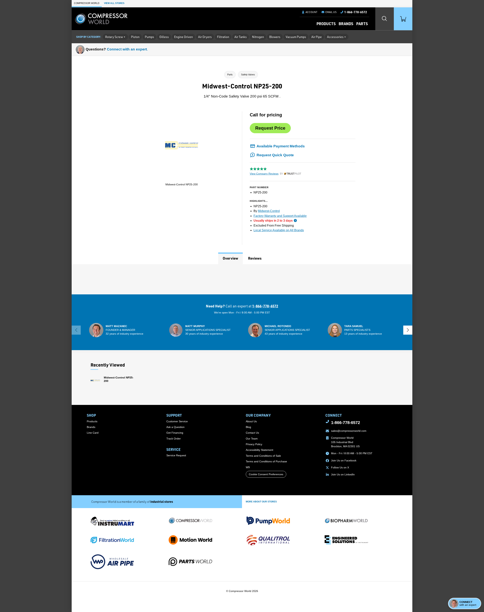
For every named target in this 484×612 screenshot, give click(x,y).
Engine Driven (183, 37)
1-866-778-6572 (265, 306)
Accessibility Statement (259, 449)
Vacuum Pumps (296, 37)
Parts (362, 23)
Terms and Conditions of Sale (263, 455)
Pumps (149, 37)
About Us (251, 421)
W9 (248, 467)
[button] (329, 12)
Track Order (173, 438)
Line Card (93, 432)
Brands (346, 23)
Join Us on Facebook (343, 460)
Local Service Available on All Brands (279, 230)
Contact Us (252, 432)
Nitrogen (258, 37)
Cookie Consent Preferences (266, 474)
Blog (248, 427)
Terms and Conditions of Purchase (266, 461)
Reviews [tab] (254, 258)
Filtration (223, 37)
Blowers (274, 37)
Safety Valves (248, 74)
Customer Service (177, 421)
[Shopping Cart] (403, 18)
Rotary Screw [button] (114, 37)
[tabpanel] (242, 279)
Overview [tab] (230, 258)
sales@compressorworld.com (348, 430)
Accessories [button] (335, 37)
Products (326, 23)
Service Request (176, 455)
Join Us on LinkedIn (343, 474)
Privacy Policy (254, 444)
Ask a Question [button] (175, 427)
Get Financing (174, 432)
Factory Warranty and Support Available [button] (280, 215)
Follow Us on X (340, 467)
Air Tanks (240, 37)
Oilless (164, 37)
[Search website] (384, 18)
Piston (135, 37)
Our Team (252, 438)
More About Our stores (261, 501)
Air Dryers (205, 37)
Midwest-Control (269, 211)
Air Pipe (316, 37)
